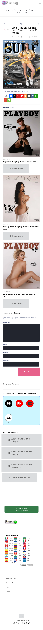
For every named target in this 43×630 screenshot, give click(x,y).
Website (6, 361)
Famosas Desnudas (12, 583)
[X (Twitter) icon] (18, 623)
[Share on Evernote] (9, 100)
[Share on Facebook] (11, 96)
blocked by (22, 509)
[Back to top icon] (21, 616)
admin (24, 37)
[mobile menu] (40, 3)
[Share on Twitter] (14, 96)
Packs (8, 591)
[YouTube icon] (20, 623)
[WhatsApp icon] (14, 623)
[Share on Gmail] (5, 100)
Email (5, 352)
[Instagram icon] (24, 623)
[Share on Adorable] (22, 96)
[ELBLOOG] (10, 3)
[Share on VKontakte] (32, 96)
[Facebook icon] (16, 623)
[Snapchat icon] (27, 623)
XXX (7, 587)
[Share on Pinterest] (18, 96)
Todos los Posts (11, 579)
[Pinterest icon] (22, 623)
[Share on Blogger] (25, 96)
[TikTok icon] (29, 623)
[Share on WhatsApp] (36, 96)
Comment (7, 322)
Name (5, 344)
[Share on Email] (29, 96)
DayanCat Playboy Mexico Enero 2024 (20, 162)
